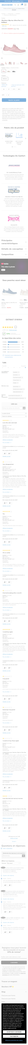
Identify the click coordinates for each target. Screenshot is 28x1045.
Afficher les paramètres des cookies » (14, 1040)
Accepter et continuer (14, 1032)
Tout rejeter (14, 1036)
